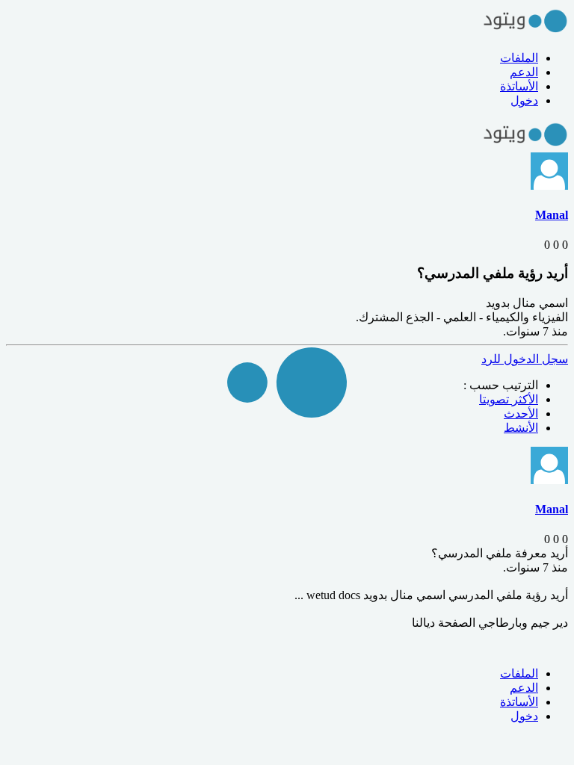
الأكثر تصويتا (508, 399)
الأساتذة (519, 86)
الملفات (519, 58)
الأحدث (521, 413)
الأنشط (521, 427)
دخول (524, 100)
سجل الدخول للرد (524, 359)
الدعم (524, 72)
